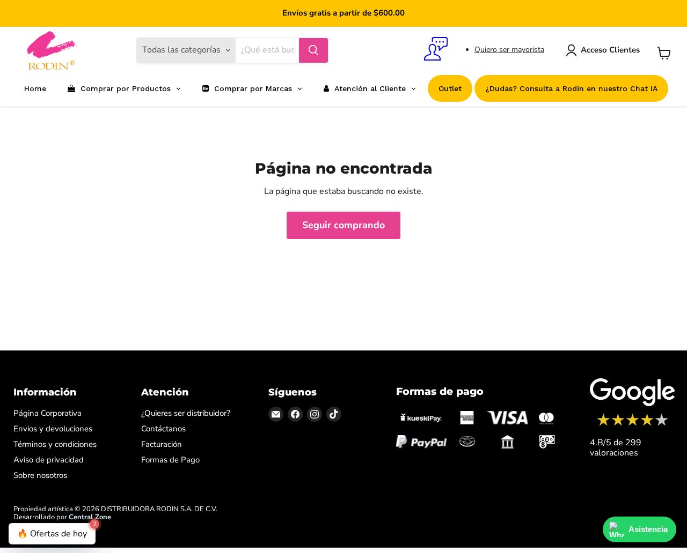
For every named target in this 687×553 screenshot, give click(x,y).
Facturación (161, 444)
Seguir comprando (343, 225)
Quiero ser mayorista (509, 49)
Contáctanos (163, 428)
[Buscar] (313, 50)
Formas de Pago (170, 459)
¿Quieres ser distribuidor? (185, 413)
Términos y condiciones (55, 444)
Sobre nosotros (40, 475)
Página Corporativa (47, 413)
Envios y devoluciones (52, 428)
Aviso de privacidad (48, 459)
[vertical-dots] (632, 424)
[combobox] (267, 50)
